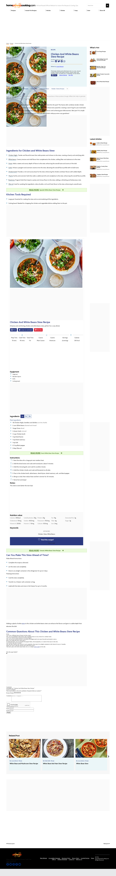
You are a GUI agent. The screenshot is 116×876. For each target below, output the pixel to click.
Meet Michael (43, 858)
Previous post (11, 843)
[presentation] (7, 756)
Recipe (11, 43)
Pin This (39, 330)
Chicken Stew (10, 88)
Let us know (44, 543)
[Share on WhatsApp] (64, 61)
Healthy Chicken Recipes (58, 88)
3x (30, 416)
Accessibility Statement (54, 858)
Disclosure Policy (66, 858)
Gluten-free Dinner (44, 88)
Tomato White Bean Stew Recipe (50, 550)
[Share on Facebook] (56, 61)
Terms (92, 858)
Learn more (44, 99)
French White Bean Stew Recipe (50, 453)
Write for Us (79, 859)
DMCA (54, 859)
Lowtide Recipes (85, 858)
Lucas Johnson (60, 66)
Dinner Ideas (34, 88)
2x (26, 416)
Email (7, 710)
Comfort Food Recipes (22, 88)
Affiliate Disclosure (62, 859)
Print (55, 75)
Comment (8, 695)
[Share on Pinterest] (62, 61)
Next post (106, 843)
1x (22, 416)
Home (7, 43)
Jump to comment (26, 330)
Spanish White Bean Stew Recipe (50, 190)
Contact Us (71, 859)
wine (23, 623)
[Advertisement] (58, 26)
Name (7, 708)
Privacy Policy (75, 858)
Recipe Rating (9, 693)
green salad (37, 646)
